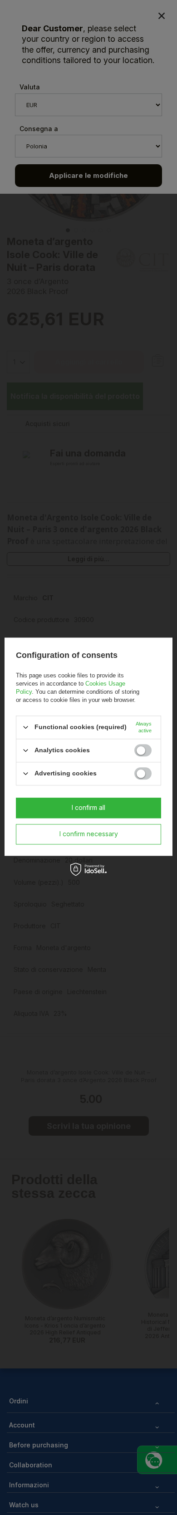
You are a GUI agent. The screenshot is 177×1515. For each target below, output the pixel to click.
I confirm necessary (88, 834)
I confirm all (88, 807)
